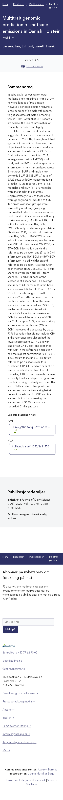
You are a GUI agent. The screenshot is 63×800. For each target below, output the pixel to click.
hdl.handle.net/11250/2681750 (30, 446)
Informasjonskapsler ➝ (16, 734)
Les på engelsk (35, 66)
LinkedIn (11, 780)
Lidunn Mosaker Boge (41, 773)
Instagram (25, 780)
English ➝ (8, 718)
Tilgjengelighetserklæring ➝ (19, 742)
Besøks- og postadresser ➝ (20, 693)
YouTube (31, 784)
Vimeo (51, 780)
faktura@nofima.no (14, 669)
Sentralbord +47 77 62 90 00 (20, 652)
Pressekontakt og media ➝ (19, 701)
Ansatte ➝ (8, 710)
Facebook (39, 780)
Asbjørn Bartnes (47, 769)
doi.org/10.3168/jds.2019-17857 (31, 427)
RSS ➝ (6, 750)
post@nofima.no (12, 661)
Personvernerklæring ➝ (17, 726)
